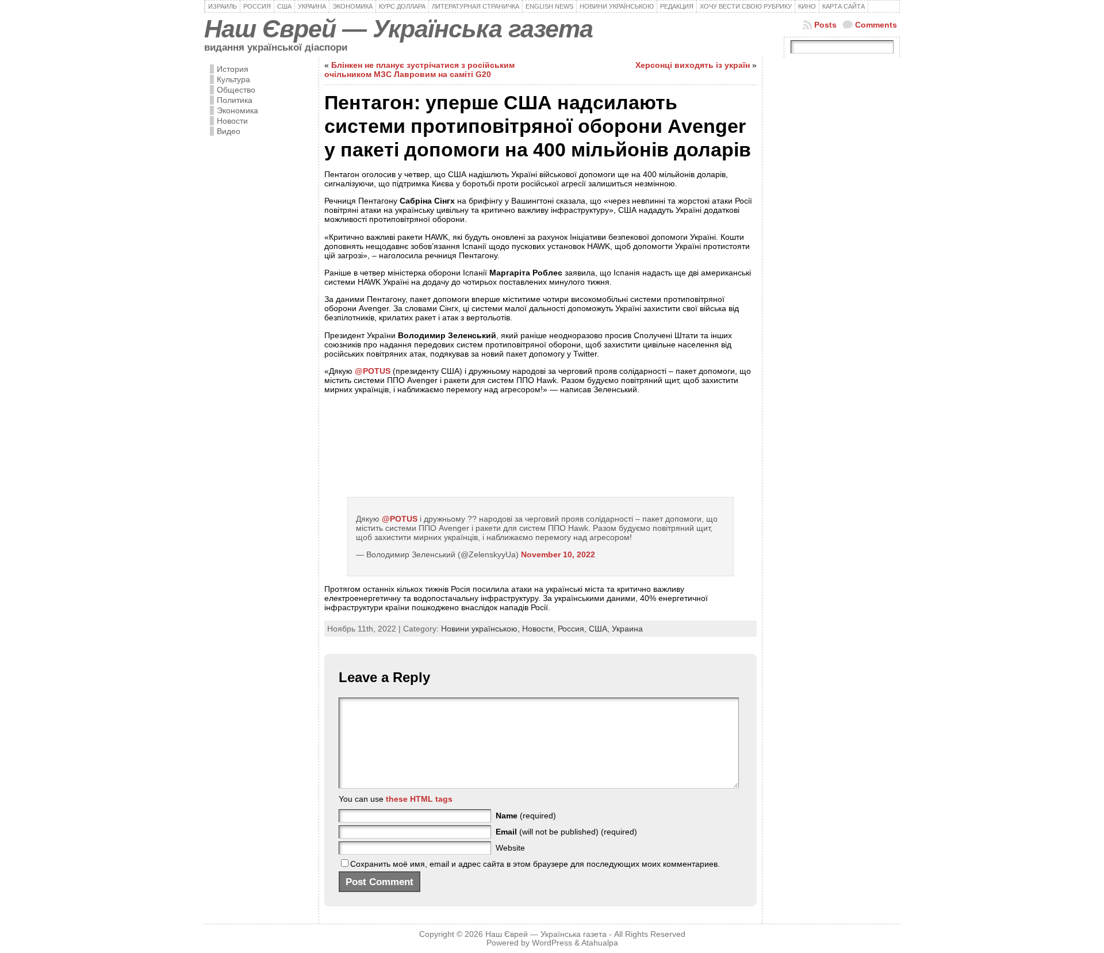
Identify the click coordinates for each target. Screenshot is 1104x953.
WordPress (552, 943)
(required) (526, 815)
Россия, (573, 628)
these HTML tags (419, 798)
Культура (233, 79)
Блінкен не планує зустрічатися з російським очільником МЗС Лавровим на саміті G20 (419, 69)
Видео (228, 131)
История (232, 69)
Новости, (540, 628)
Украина (627, 628)
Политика (234, 100)
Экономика (237, 110)
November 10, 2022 (558, 554)
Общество (236, 89)
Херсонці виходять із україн (692, 65)
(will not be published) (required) (566, 831)
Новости (232, 120)
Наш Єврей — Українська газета (398, 29)
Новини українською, (481, 628)
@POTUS (372, 371)
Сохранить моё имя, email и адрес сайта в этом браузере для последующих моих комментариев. (535, 863)
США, (600, 628)
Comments (876, 24)
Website (510, 847)
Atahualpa (599, 943)
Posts (825, 24)
